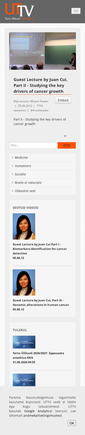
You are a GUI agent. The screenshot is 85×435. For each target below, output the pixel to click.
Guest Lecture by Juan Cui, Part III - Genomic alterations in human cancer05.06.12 (41, 304)
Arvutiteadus (40, 110)
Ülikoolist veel (25, 191)
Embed (63, 100)
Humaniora (23, 166)
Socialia (20, 174)
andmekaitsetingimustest (42, 415)
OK (72, 423)
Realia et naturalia (28, 182)
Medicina (21, 157)
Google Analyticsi (38, 411)
